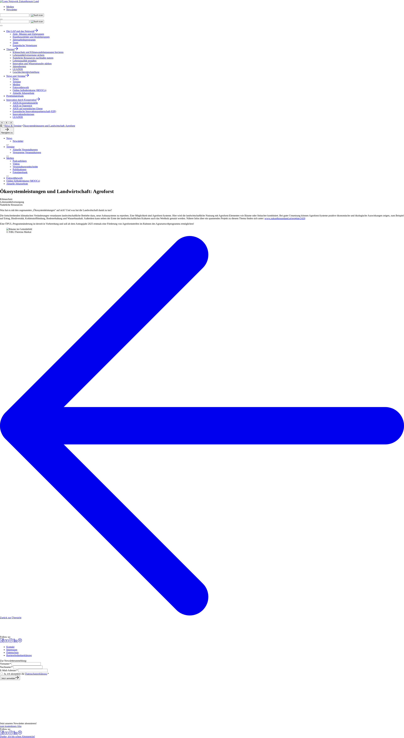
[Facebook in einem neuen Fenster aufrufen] (2, 641)
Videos (16, 163)
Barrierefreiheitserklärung (19, 655)
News (9, 138)
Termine (10, 146)
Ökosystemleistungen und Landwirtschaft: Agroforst (49, 125)
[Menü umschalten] (1, 19)
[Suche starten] (37, 15)
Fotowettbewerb (14, 178)
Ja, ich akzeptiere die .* (26, 673)
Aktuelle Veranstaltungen (25, 149)
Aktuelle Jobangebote (17, 183)
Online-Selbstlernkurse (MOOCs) (23, 180)
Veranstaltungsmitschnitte (25, 166)
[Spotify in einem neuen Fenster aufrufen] (20, 641)
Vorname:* (5, 663)
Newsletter (11, 9)
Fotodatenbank (20, 172)
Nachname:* (6, 667)
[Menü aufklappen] (7, 144)
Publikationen (19, 169)
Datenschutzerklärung (36, 673)
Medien (10, 6)
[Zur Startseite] (19, 1)
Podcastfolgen (20, 161)
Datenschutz (12, 652)
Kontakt (10, 646)
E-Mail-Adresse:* (9, 670)
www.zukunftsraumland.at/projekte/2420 (284, 218)
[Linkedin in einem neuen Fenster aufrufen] (15, 641)
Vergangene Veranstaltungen (27, 152)
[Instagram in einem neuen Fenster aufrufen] (11, 641)
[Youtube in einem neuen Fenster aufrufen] (6, 641)
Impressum (11, 649)
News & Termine (12, 125)
